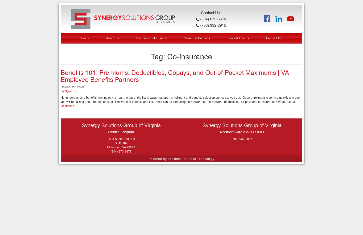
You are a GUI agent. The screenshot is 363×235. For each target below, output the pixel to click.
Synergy (70, 91)
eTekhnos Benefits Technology (191, 159)
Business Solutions (150, 38)
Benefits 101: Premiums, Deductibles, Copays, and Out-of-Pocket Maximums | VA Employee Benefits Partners (175, 76)
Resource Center (196, 38)
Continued (67, 106)
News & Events (238, 38)
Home (85, 38)
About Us (112, 38)
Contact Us (274, 38)
